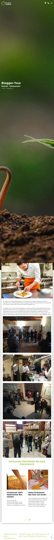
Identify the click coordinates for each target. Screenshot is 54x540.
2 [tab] (26, 519)
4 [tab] (29, 519)
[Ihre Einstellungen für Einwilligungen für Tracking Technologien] (51, 537)
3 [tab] (27, 519)
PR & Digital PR (32, 497)
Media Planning (11, 499)
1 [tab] (24, 519)
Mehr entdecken (11, 509)
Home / (4, 88)
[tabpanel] (16, 490)
